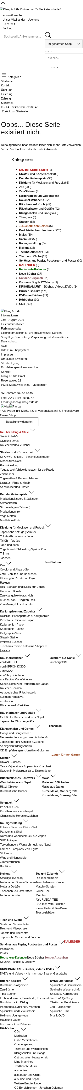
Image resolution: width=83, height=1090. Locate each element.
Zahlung (6, 98)
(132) (34, 200)
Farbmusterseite (11, 328)
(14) (33, 277)
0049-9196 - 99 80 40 (25, 107)
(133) (34, 251)
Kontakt (5, 85)
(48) (38, 213)
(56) (35, 178)
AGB (4, 345)
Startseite (7, 81)
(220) (40, 230)
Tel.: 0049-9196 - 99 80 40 (17, 393)
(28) (33, 256)
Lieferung (6, 94)
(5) (27, 217)
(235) (25, 187)
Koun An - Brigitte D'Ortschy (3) (38, 282)
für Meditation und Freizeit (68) (44, 182)
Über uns (6, 89)
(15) (36, 169)
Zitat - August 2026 (12, 319)
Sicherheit (7, 102)
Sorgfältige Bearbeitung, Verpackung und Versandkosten (35, 337)
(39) (26, 234)
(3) (29, 191)
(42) (39, 208)
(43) (35, 204)
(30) (50, 260)
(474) (33, 291)
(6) (36, 226)
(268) (25, 303)
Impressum (8, 354)
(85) (38, 174)
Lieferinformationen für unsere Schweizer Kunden (31, 332)
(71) (33, 295)
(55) (39, 195)
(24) (49, 286)
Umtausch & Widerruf (14, 358)
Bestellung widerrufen (19, 421)
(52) (27, 221)
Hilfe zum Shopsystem (15, 350)
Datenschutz (9, 341)
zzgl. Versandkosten (44, 410)
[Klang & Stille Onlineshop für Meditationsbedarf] (30, 9)
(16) (27, 247)
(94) (33, 243)
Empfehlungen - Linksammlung (20, 367)
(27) (30, 273)
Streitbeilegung (10, 363)
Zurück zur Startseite (15, 111)
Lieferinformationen (12, 324)
